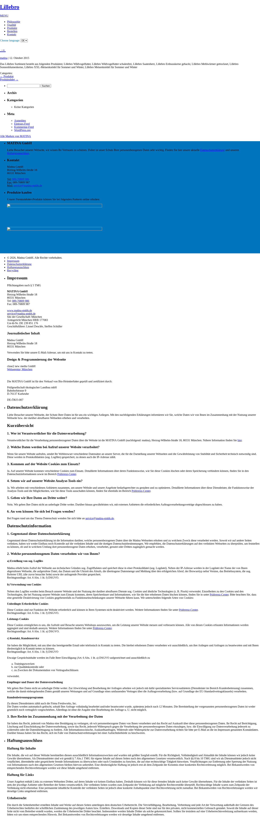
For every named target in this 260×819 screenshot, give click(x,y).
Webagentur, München (19, 369)
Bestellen (12, 31)
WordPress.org (22, 130)
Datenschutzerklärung (212, 149)
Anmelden (20, 120)
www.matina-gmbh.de (19, 310)
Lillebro (9, 7)
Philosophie (13, 21)
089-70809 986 (20, 179)
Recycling (12, 270)
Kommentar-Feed (24, 126)
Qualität (11, 24)
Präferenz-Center (66, 474)
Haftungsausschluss (18, 153)
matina (3, 57)
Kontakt (11, 34)
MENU (4, 15)
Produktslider (9, 79)
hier (240, 440)
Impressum (13, 260)
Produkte (12, 28)
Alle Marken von (15, 136)
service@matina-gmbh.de (28, 185)
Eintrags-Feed (22, 123)
